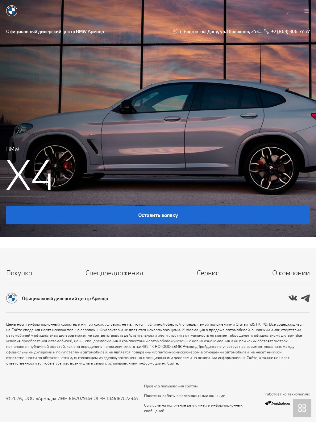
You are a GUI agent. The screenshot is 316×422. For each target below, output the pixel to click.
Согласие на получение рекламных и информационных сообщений (193, 408)
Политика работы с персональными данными (184, 395)
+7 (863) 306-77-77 (290, 31)
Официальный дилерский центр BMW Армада (55, 31)
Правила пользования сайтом (171, 385)
